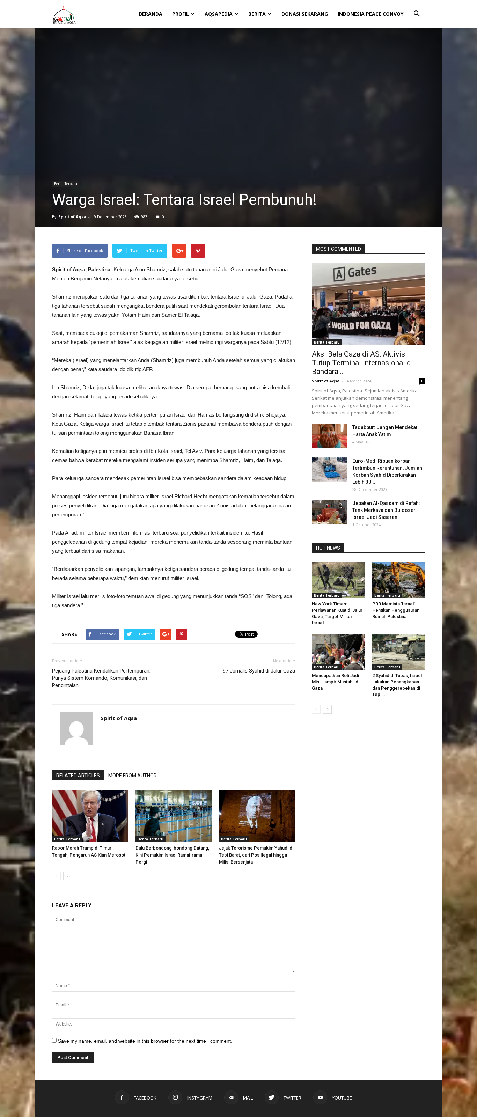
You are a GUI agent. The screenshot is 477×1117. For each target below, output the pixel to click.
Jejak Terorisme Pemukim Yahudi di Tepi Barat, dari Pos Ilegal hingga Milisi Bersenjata (256, 855)
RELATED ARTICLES (78, 775)
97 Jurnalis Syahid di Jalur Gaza (259, 671)
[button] (416, 9)
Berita (257, 13)
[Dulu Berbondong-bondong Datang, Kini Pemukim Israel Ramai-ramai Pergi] (173, 816)
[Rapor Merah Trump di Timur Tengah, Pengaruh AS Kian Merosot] (90, 816)
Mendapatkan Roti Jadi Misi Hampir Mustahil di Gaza (335, 682)
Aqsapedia (219, 13)
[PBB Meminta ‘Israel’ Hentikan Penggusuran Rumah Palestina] (398, 580)
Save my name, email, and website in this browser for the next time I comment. (145, 1041)
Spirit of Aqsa (72, 216)
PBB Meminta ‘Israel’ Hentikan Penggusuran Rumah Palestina (395, 610)
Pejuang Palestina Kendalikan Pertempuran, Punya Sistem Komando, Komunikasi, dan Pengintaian (101, 678)
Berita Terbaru (65, 183)
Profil (180, 13)
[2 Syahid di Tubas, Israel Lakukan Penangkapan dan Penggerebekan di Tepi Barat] (398, 652)
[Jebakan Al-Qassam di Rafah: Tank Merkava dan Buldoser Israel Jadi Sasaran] (329, 512)
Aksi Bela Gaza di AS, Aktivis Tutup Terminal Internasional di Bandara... (362, 363)
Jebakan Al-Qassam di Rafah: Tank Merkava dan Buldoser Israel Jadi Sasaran (386, 510)
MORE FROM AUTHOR (132, 775)
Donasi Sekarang (304, 13)
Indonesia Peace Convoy (370, 13)
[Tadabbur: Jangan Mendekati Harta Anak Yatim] (329, 436)
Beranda (150, 13)
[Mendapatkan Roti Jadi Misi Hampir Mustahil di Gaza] (338, 652)
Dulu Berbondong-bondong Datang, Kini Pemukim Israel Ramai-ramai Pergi (172, 855)
